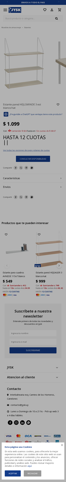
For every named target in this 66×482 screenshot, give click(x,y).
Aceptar (13, 473)
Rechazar (32, 473)
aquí (29, 465)
